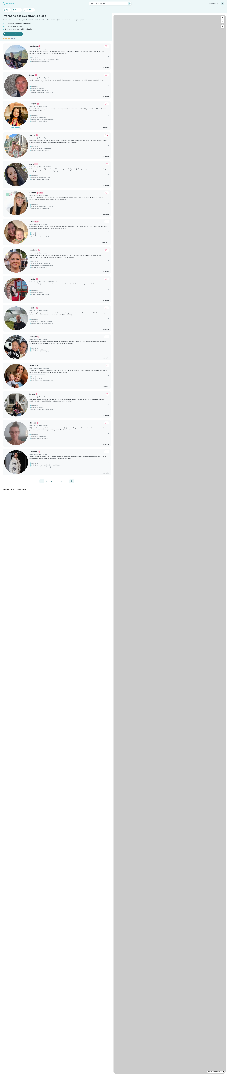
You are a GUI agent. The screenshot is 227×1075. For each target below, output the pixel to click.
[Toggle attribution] (224, 1072)
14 (66, 481)
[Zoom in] (222, 18)
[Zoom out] (222, 21)
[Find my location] (222, 26)
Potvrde (18, 10)
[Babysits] (8, 3)
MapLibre (210, 1071)
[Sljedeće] (71, 481)
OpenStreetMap (218, 1071)
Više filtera (29, 10)
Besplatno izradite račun (13, 34)
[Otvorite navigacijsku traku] (222, 3)
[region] (170, 544)
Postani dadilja (212, 3)
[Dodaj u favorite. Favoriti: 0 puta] (107, 164)
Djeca (8, 10)
